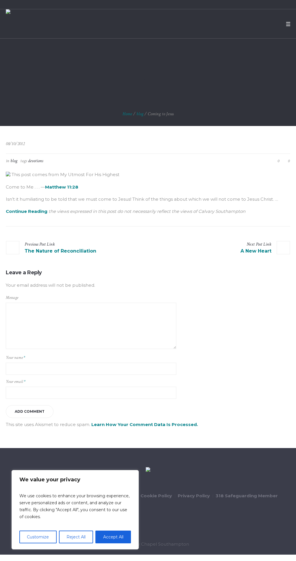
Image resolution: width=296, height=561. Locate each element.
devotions (35, 161)
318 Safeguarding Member (247, 495)
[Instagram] (276, 24)
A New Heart (255, 251)
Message (12, 297)
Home (127, 114)
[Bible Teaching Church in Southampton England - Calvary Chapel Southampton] (148, 470)
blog (139, 114)
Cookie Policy (156, 495)
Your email (15, 381)
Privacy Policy (194, 495)
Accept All (113, 537)
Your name (15, 357)
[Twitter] (261, 24)
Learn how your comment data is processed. (144, 424)
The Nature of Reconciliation (60, 251)
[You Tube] (269, 24)
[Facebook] (254, 24)
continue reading (26, 211)
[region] (75, 509)
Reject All (76, 537)
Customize (38, 537)
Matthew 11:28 (61, 187)
